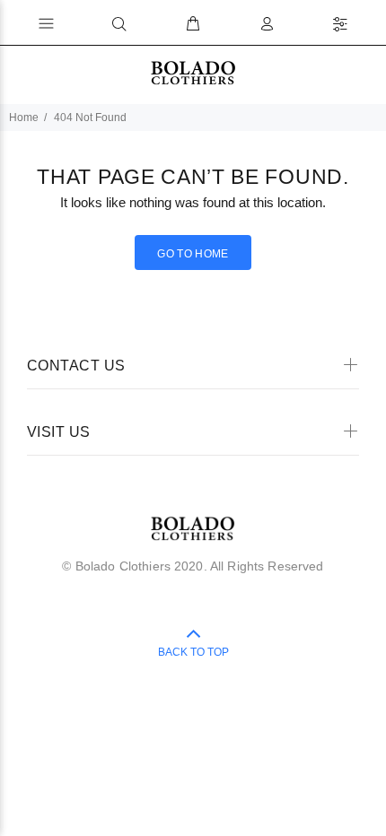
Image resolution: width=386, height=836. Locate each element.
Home (24, 117)
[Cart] (193, 24)
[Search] (119, 24)
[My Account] (266, 24)
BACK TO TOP (193, 652)
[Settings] (340, 24)
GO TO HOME (193, 254)
